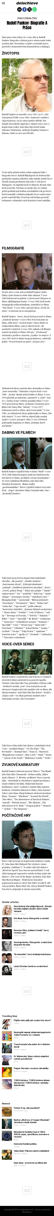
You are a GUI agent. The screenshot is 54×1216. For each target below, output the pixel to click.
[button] (3, 3)
